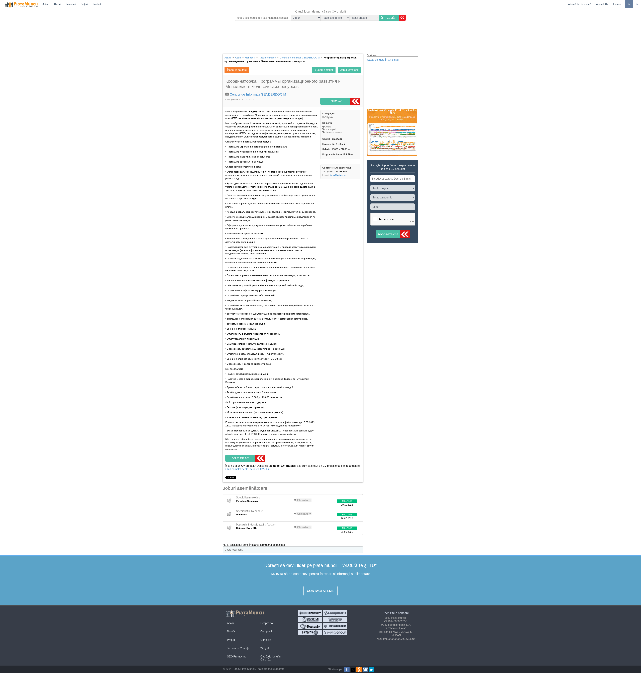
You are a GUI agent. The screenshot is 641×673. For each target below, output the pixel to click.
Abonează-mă (388, 234)
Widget (264, 648)
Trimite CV (335, 101)
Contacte (265, 639)
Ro (628, 4)
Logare (617, 4)
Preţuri (231, 639)
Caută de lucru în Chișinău (383, 59)
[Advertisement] (320, 35)
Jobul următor (348, 69)
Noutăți (231, 631)
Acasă (231, 623)
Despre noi (266, 623)
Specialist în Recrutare (249, 511)
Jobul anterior (324, 69)
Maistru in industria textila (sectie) (255, 524)
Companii (266, 631)
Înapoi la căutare (237, 69)
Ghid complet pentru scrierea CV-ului (247, 469)
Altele (328, 126)
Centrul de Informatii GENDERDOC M (258, 94)
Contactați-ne (320, 591)
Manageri (330, 129)
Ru (636, 4)
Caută (391, 17)
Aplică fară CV (240, 458)
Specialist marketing (248, 497)
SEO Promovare (236, 656)
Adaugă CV (602, 4)
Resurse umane (333, 132)
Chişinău (329, 117)
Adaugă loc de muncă (579, 4)
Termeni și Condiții (238, 648)
